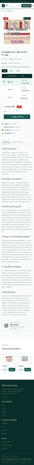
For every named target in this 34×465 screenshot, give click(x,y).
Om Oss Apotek (6, 442)
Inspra (3, 405)
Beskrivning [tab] (6, 142)
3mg (17, 71)
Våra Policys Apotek (7, 445)
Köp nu (12, 369)
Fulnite (5, 366)
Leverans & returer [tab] (17, 142)
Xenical (3, 408)
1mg (4, 71)
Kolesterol (4, 430)
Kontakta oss (5, 448)
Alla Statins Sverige (9, 385)
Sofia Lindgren (14, 325)
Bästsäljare (4, 433)
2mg (11, 71)
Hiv (2, 427)
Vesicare (4, 415)
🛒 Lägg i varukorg (17, 117)
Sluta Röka (4, 423)
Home (3, 11)
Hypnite (21, 366)
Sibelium (4, 412)
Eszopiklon (10, 11)
